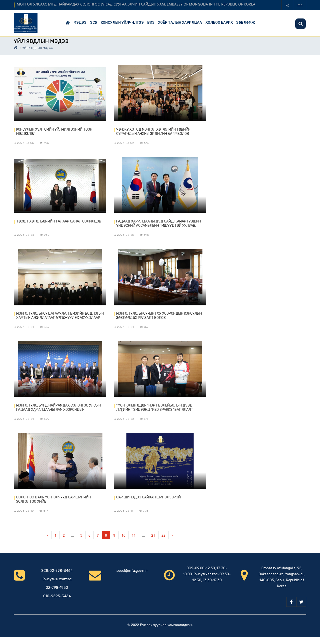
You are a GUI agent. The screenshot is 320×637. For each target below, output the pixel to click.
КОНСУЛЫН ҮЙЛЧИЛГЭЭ (122, 22)
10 (124, 535)
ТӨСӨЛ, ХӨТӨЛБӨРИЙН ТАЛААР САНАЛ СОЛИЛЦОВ (58, 221)
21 (153, 535)
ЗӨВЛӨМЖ (245, 22)
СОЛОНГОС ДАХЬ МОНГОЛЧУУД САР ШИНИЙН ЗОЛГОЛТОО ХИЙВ (53, 499)
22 (164, 535)
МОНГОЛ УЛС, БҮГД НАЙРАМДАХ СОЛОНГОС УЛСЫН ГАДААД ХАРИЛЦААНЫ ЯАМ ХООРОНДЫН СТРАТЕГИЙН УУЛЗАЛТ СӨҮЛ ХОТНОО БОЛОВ (58, 407)
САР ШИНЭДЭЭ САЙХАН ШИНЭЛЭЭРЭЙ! (149, 497)
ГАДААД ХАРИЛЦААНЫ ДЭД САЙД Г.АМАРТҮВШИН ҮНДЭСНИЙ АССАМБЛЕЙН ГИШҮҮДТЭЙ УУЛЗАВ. (158, 223)
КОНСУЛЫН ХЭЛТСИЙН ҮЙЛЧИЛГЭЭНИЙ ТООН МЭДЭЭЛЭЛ (54, 131)
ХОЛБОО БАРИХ (219, 22)
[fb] (291, 602)
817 (45, 510)
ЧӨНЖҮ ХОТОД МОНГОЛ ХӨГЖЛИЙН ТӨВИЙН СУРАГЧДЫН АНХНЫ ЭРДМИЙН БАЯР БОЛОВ (153, 131)
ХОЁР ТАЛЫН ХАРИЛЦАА (180, 22)
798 (145, 510)
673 (146, 143)
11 (134, 535)
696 (46, 143)
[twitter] (301, 602)
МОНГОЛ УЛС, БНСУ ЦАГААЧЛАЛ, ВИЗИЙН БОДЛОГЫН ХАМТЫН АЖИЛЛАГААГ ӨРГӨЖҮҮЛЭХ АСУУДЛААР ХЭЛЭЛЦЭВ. (60, 315)
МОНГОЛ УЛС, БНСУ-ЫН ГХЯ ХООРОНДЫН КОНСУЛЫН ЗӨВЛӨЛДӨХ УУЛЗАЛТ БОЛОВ (159, 315)
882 (47, 327)
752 (146, 327)
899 (46, 419)
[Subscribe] (300, 23)
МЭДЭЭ (80, 22)
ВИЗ (150, 22)
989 (46, 234)
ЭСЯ (93, 22)
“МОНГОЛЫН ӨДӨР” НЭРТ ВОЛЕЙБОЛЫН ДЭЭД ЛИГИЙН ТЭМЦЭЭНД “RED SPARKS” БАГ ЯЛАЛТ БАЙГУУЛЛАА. (154, 407)
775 (146, 419)
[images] (60, 93)
